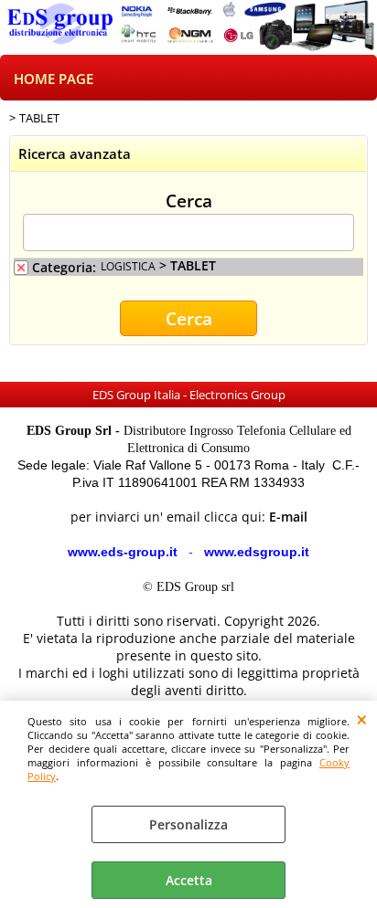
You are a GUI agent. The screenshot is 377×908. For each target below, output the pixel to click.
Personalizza (188, 824)
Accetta (189, 880)
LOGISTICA (128, 266)
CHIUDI (362, 719)
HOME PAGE (53, 79)
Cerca (189, 200)
